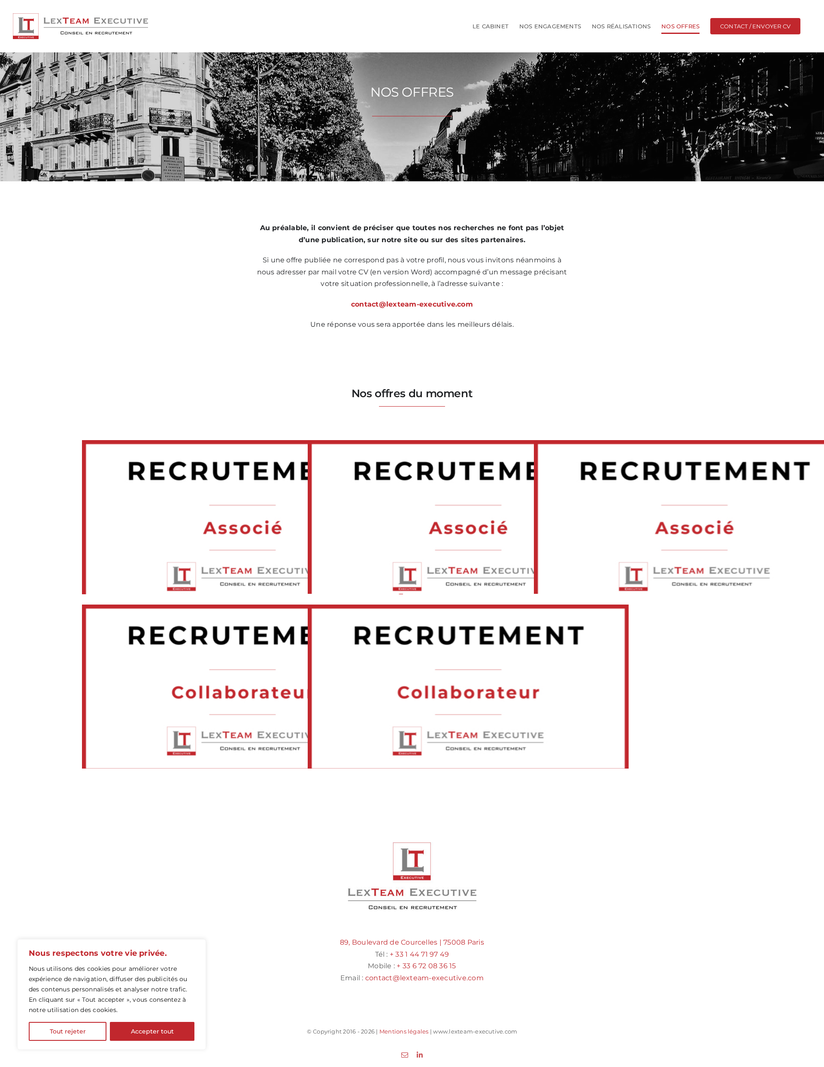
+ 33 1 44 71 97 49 (419, 954)
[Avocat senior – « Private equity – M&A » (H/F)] (468, 688)
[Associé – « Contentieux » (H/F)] (468, 524)
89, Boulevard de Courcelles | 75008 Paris (412, 942)
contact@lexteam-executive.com (424, 978)
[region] (111, 994)
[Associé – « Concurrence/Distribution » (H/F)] (242, 524)
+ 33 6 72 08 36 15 (426, 966)
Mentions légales (404, 1031)
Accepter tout (152, 1031)
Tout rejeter (68, 1031)
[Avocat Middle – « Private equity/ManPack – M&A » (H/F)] (242, 688)
